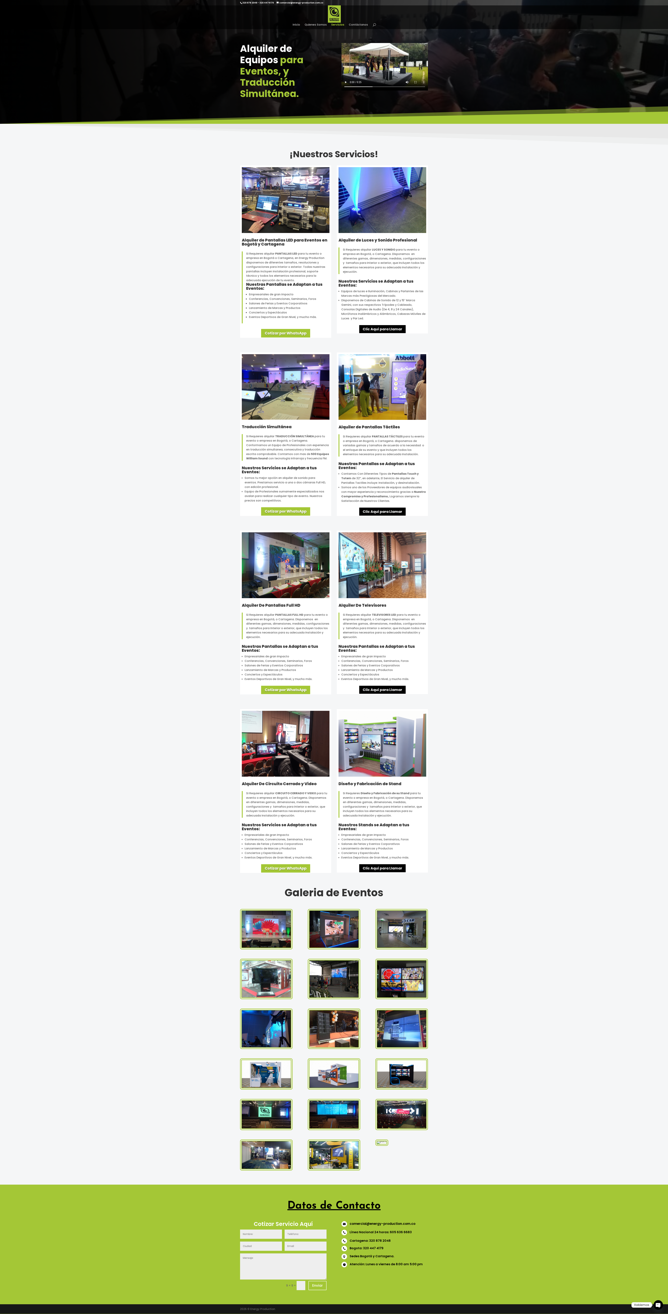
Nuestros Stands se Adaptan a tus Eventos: (374, 827)
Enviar (317, 1285)
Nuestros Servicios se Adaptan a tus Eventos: (376, 283)
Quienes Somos (316, 25)
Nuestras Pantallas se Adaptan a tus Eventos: (284, 286)
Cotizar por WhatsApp (286, 333)
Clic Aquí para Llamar (382, 329)
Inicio (296, 25)
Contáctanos (358, 25)
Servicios (337, 25)
